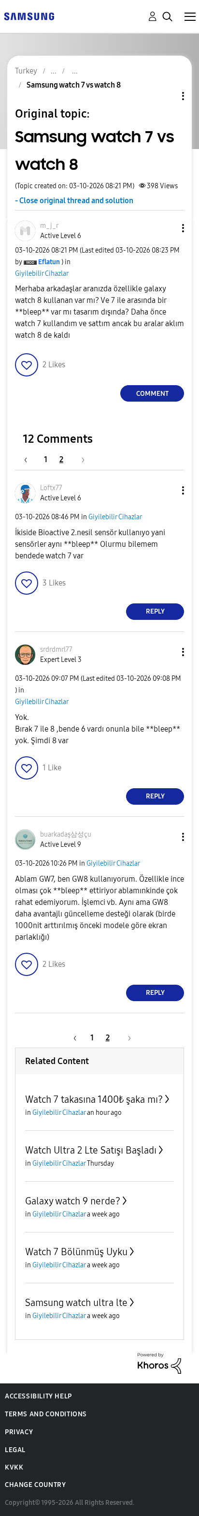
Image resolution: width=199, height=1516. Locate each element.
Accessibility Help (38, 1396)
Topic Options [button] (166, 96)
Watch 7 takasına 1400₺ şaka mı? (94, 1099)
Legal (15, 1450)
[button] (167, 228)
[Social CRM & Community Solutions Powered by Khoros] (159, 1362)
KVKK (14, 1467)
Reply (155, 611)
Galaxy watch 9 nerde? (72, 1201)
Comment (152, 394)
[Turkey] (29, 15)
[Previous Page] (30, 459)
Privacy (19, 1432)
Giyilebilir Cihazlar (42, 274)
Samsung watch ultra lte (76, 1302)
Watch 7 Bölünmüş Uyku (76, 1252)
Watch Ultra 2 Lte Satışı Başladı (90, 1150)
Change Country (35, 1485)
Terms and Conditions (46, 1414)
